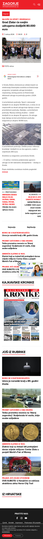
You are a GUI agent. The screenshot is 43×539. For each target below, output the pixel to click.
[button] (39, 5)
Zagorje (6, 14)
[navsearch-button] (34, 4)
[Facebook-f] (17, 518)
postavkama (6, 532)
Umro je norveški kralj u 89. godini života (20, 234)
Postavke (18, 535)
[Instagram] (21, 518)
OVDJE (5, 172)
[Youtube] (26, 518)
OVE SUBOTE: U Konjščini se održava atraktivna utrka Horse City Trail (20, 481)
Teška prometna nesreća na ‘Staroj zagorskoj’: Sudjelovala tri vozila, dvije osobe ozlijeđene (18, 245)
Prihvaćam (7, 535)
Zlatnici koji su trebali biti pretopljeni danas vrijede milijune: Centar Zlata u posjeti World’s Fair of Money (21, 258)
